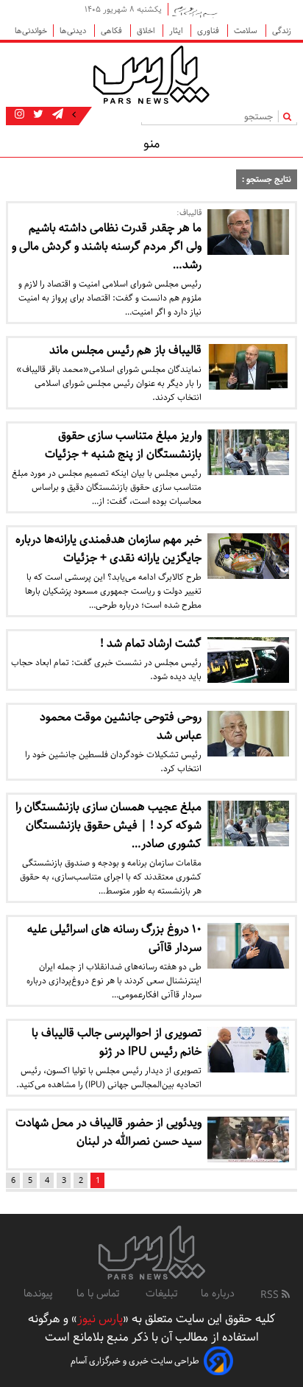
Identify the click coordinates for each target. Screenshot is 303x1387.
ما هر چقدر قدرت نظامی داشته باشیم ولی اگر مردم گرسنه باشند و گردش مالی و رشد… (107, 246)
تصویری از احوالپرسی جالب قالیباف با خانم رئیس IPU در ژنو (117, 1042)
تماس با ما (99, 1293)
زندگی (281, 30)
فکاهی (112, 30)
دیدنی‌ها (74, 30)
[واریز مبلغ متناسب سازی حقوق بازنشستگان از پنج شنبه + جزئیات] (248, 452)
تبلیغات (161, 1293)
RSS (271, 1295)
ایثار (177, 30)
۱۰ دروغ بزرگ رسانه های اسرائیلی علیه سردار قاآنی (114, 938)
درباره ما (218, 1293)
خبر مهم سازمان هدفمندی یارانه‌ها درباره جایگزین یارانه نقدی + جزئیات (108, 548)
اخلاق (147, 30)
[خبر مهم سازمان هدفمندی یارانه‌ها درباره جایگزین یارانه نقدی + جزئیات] (248, 556)
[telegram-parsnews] (56, 115)
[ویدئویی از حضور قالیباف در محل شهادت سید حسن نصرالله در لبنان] (248, 1139)
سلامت (247, 30)
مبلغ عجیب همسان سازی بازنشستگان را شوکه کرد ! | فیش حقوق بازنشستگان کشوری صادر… (108, 825)
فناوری (209, 30)
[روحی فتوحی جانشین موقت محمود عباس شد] (248, 733)
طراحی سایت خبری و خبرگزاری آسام (135, 1361)
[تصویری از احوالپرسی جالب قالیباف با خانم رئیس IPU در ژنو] (248, 1049)
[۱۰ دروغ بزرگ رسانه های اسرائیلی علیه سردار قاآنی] (248, 946)
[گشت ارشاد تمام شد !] (248, 660)
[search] (290, 116)
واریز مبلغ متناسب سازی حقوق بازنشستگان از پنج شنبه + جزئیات (123, 444)
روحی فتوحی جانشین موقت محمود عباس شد (121, 726)
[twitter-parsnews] (36, 115)
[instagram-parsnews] (19, 115)
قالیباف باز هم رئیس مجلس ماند (125, 350)
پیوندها (38, 1293)
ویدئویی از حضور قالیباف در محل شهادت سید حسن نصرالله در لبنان (108, 1132)
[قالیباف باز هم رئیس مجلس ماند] (248, 367)
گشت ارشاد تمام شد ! (151, 643)
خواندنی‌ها (31, 30)
